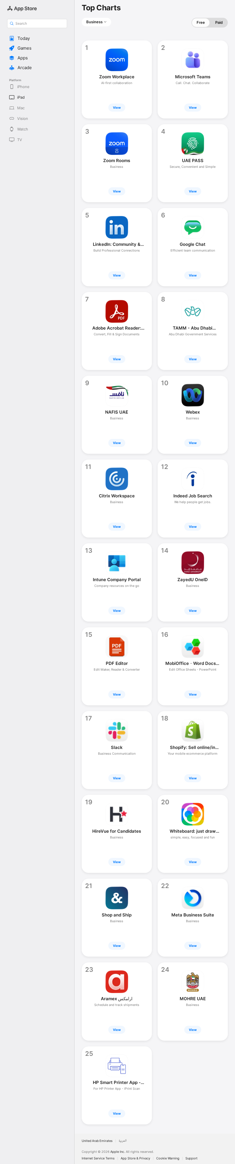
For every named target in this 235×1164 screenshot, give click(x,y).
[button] (37, 38)
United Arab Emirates (97, 1140)
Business (94, 22)
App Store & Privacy (135, 1158)
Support (191, 1158)
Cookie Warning (167, 1158)
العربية (123, 1140)
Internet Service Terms (98, 1158)
